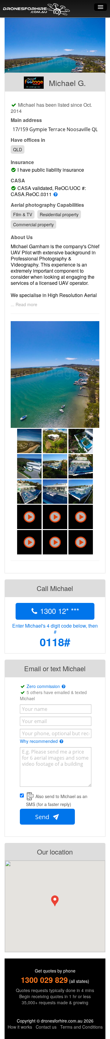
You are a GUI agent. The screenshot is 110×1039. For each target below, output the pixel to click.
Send (43, 817)
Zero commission (44, 686)
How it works (20, 1027)
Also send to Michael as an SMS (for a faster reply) (56, 800)
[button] (55, 901)
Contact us (46, 1027)
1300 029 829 (44, 979)
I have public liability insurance (52, 170)
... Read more (24, 304)
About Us (22, 237)
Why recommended (39, 741)
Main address (26, 120)
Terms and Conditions (81, 1027)
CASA (18, 180)
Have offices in (28, 140)
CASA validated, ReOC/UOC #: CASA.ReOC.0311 (48, 191)
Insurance (22, 162)
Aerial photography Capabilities (47, 205)
